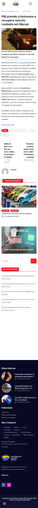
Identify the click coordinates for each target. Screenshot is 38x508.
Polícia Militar (23, 63)
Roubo (32, 130)
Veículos (6, 136)
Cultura (5, 210)
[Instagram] (9, 485)
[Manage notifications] (4, 503)
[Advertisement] (19, 340)
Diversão (14, 210)
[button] (3, 4)
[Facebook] (4, 485)
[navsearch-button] (28, 4)
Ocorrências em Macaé (18, 130)
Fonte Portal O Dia (8, 125)
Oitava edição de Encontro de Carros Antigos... (17, 213)
